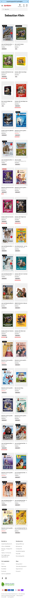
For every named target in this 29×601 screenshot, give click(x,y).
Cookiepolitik (19, 548)
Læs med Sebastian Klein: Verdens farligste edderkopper (21, 528)
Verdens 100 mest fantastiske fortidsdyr (7, 330)
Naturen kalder (18, 159)
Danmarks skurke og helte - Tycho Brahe (7, 472)
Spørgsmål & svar (20, 544)
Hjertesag (3, 566)
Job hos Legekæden (6, 573)
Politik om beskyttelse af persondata (8, 595)
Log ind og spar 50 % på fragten (15, 1)
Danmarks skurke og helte (6, 415)
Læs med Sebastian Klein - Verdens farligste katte (21, 500)
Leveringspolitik (11, 596)
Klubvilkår (18, 553)
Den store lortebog (19, 387)
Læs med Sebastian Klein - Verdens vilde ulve (7, 246)
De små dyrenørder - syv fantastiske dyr (21, 246)
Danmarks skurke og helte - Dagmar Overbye (21, 130)
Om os (2, 564)
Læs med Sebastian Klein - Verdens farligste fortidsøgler (21, 443)
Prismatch (18, 571)
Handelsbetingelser (20, 551)
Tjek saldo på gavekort (21, 566)
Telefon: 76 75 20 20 (6, 552)
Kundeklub (3, 568)
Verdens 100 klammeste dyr (7, 71)
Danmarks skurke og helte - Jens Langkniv (7, 528)
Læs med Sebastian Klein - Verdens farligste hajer (7, 273)
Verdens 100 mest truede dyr (21, 273)
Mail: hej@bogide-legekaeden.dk (5, 556)
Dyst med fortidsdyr (19, 44)
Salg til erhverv (19, 568)
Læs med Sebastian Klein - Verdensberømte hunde (21, 472)
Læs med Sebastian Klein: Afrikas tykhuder (7, 303)
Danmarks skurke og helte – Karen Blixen (21, 187)
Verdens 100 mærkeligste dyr (21, 101)
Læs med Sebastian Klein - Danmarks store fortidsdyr (7, 159)
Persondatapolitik (20, 556)
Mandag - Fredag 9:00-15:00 (6, 549)
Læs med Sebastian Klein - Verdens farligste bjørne (7, 443)
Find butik (3, 571)
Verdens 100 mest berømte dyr (7, 216)
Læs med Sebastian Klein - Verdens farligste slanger (7, 500)
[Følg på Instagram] (6, 578)
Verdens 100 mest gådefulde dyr (7, 130)
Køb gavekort (19, 564)
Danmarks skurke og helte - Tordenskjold (7, 387)
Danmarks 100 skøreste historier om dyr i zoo (7, 187)
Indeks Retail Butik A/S (6, 544)
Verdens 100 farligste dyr (20, 216)
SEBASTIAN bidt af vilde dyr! (21, 303)
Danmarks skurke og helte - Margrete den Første (7, 360)
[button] (4, 78)
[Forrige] (1, 1)
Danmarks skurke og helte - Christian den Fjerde (21, 415)
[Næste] (27, 1)
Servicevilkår (3, 596)
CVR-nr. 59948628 (5, 546)
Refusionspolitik (20, 595)
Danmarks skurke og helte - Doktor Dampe (21, 360)
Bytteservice (19, 546)
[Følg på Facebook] (2, 578)
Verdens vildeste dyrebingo (20, 71)
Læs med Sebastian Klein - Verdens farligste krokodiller (7, 44)
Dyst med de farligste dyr (6, 101)
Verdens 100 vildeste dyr (20, 330)
